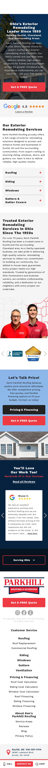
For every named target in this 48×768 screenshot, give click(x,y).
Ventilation (24, 670)
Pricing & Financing (24, 409)
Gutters (24, 665)
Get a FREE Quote (24, 87)
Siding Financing (24, 701)
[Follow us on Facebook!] (24, 612)
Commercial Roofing (24, 648)
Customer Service (24, 630)
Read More (32, 533)
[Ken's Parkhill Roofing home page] (24, 585)
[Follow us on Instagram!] (17, 612)
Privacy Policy (24, 735)
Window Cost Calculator (24, 691)
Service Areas (24, 721)
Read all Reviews (24, 481)
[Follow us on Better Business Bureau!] (30, 612)
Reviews (24, 726)
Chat (42, 764)
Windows (24, 660)
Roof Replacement (24, 643)
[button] (3, 515)
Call (9, 764)
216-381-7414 (33, 749)
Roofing (24, 638)
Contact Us (24, 764)
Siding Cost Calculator (24, 686)
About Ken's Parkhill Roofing (24, 715)
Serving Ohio (21, 560)
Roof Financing (24, 696)
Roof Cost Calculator (24, 681)
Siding (24, 655)
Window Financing (24, 706)
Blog (24, 731)
